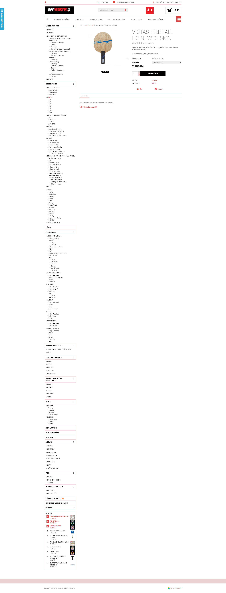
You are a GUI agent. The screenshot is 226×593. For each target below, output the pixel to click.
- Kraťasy (53, 264)
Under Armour (52, 26)
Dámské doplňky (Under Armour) (59, 38)
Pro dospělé (52, 494)
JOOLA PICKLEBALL (54, 236)
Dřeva (49, 97)
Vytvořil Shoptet (175, 588)
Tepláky (51, 207)
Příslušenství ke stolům (56, 151)
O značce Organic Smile (57, 503)
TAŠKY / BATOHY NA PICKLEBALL (54, 379)
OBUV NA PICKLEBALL (55, 357)
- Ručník (53, 76)
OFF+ (50, 110)
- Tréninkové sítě (56, 177)
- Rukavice (54, 47)
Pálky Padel (52, 316)
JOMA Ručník (51, 428)
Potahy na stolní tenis (56, 115)
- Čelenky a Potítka (56, 74)
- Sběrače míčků (56, 179)
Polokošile (52, 194)
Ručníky (51, 220)
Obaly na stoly (53, 141)
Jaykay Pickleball (54, 346)
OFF (49, 108)
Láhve (48, 227)
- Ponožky (53, 40)
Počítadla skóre (53, 145)
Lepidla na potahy (54, 158)
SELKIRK (50, 284)
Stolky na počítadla (55, 147)
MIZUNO (50, 367)
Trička (50, 192)
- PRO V (53, 245)
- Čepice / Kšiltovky (57, 43)
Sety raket (51, 94)
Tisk (141, 89)
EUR (180, 2)
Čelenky (51, 216)
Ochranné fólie (53, 167)
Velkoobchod (136, 19)
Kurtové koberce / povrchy (57, 253)
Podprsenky (52, 452)
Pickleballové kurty (156, 19)
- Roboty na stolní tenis (58, 182)
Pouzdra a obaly (54, 163)
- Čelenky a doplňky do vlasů (60, 49)
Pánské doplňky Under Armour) (59, 51)
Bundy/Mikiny (53, 414)
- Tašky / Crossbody (57, 70)
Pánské (50, 30)
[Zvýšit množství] (139, 72)
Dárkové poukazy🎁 (55, 498)
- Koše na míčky (56, 175)
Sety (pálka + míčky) (55, 247)
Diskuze (84, 96)
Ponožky (51, 211)
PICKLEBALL (51, 232)
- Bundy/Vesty (55, 268)
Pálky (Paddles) (53, 238)
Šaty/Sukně (52, 455)
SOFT (50, 117)
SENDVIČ (51, 120)
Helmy (49, 477)
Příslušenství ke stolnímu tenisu (61, 156)
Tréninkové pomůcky (55, 173)
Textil (49, 190)
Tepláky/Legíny (53, 459)
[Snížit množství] (139, 75)
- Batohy (53, 68)
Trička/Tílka (52, 419)
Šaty (50, 201)
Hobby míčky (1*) (54, 133)
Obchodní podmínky (62, 19)
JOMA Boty (51, 437)
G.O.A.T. (50, 387)
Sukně (50, 199)
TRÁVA (50, 122)
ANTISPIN (51, 124)
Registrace (170, 2)
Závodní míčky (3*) (55, 129)
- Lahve (52, 72)
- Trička (53, 259)
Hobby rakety (53, 92)
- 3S (51, 240)
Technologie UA (95, 19)
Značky (49, 508)
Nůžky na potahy (54, 171)
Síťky (50, 160)
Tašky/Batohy (53, 468)
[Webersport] (59, 10)
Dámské (50, 33)
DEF (49, 99)
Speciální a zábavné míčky (57, 135)
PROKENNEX (51, 321)
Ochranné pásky (54, 169)
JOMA (49, 311)
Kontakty (80, 19)
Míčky (49, 127)
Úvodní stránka (48, 19)
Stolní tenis (51, 84)
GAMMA (50, 300)
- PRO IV (53, 242)
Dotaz (160, 89)
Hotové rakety (53, 88)
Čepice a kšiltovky (54, 218)
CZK (176, 2)
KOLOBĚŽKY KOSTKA (54, 487)
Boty (49, 186)
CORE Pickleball (53, 328)
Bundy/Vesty (52, 205)
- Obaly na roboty (56, 184)
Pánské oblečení (54, 480)
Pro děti (50, 490)
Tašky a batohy (53, 223)
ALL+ (50, 104)
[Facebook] (46, 2)
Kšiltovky (51, 282)
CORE (49, 397)
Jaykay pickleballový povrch (59, 349)
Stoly (49, 138)
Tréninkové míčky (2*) (56, 131)
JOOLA (49, 361)
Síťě (49, 251)
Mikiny (50, 203)
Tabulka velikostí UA (116, 19)
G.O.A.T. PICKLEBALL (54, 273)
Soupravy (51, 209)
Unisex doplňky (53, 62)
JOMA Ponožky (52, 433)
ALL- (50, 112)
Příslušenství (53, 255)
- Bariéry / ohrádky (56, 153)
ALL (49, 102)
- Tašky (52, 45)
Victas (154, 80)
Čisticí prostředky (54, 165)
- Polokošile (54, 261)
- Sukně (53, 266)
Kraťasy (51, 196)
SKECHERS (51, 374)
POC (47, 473)
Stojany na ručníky (54, 149)
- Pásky (52, 57)
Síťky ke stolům (53, 143)
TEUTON (50, 371)
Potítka (50, 213)
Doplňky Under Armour (57, 36)
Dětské (50, 79)
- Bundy (53, 297)
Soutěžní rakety (53, 90)
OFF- (50, 106)
